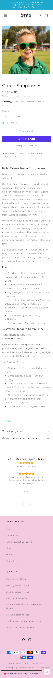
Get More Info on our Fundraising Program (23, 606)
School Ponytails (22, 663)
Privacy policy (11, 668)
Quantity (6, 111)
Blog (8, 548)
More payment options (26, 146)
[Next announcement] (48, 5)
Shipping (17, 96)
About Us (11, 554)
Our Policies (12, 535)
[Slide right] (33, 80)
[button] (6, 15)
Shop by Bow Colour (16, 579)
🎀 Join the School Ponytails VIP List (22, 673)
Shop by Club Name (16, 598)
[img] (26, 463)
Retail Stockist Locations (19, 542)
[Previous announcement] (5, 5)
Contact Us (12, 561)
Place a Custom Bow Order (20, 627)
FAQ (8, 529)
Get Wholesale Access (17, 614)
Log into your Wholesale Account (23, 621)
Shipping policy (43, 668)
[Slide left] (20, 80)
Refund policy (39, 663)
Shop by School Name (17, 592)
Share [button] (8, 421)
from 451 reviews (26, 466)
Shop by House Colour (17, 585)
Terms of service (27, 668)
